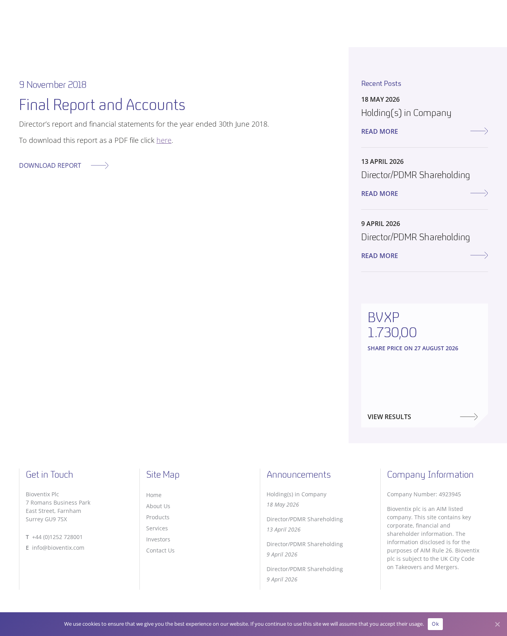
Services (157, 528)
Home (154, 495)
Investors (158, 539)
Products (158, 517)
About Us (158, 506)
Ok (435, 624)
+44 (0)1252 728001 (57, 537)
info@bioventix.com (58, 547)
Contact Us (160, 550)
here (164, 140)
